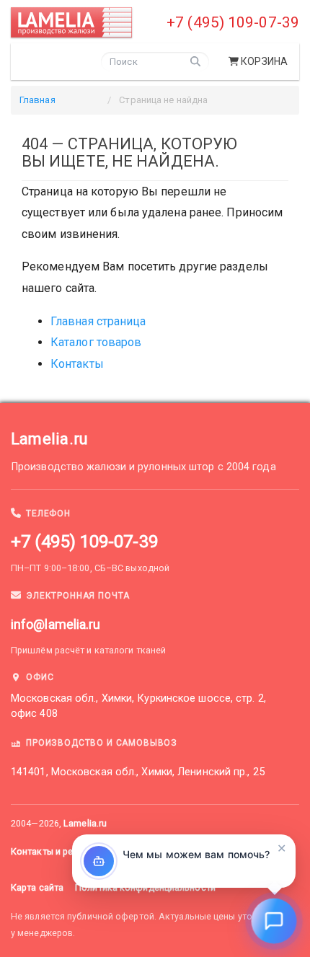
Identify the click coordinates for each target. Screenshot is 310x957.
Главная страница (98, 321)
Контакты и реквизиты (60, 851)
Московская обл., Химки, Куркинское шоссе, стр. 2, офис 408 (138, 706)
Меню (48, 60)
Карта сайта (37, 887)
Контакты (77, 364)
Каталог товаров (96, 342)
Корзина (264, 61)
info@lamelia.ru (56, 624)
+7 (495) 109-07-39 (233, 22)
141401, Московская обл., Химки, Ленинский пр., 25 (138, 772)
